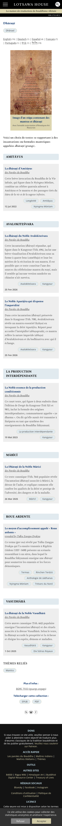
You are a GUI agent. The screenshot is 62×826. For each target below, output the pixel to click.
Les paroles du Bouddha (20, 756)
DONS (31, 730)
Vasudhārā (30, 645)
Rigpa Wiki (20, 774)
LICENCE (31, 801)
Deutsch (21, 39)
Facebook (30, 787)
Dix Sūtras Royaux (43, 651)
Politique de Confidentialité (37, 795)
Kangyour (47, 283)
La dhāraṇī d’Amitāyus (18, 169)
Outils (31, 764)
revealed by (11, 536)
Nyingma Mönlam (43, 206)
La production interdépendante (36, 431)
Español (36, 39)
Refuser (20, 821)
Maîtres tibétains (26, 759)
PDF (37, 701)
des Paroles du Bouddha (17, 173)
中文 (24, 42)
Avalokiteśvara (28, 283)
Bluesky (18, 787)
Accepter (41, 821)
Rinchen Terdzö (44, 572)
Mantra (10, 670)
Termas (25, 572)
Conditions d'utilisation (23, 793)
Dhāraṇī (10, 30)
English (7, 39)
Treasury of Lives (45, 777)
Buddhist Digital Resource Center (32, 776)
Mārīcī (32, 499)
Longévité (31, 200)
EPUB (25, 701)
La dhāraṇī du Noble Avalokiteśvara (26, 236)
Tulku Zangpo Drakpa (28, 536)
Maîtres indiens (44, 756)
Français (50, 39)
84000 (9, 774)
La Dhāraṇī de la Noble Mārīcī (23, 467)
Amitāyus (48, 200)
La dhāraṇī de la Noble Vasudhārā (25, 613)
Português (10, 42)
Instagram (42, 787)
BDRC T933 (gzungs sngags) (31, 688)
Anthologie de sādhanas (40, 578)
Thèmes (41, 759)
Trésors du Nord (44, 583)
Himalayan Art (36, 774)
